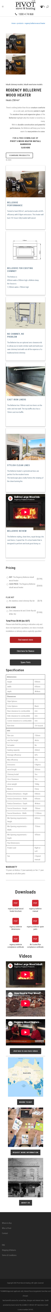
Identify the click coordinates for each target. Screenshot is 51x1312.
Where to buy (25, 1102)
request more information (25, 1152)
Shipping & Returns (9, 1250)
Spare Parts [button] (25, 662)
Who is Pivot (6, 1228)
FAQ (3, 1245)
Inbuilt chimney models (14, 84)
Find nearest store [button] (25, 640)
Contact (5, 1233)
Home (13, 23)
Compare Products (19, 155)
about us (25, 1203)
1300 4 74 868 (25, 14)
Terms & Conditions (9, 1255)
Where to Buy (7, 1223)
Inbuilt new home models (33, 84)
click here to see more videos (25, 1051)
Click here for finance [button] (25, 651)
